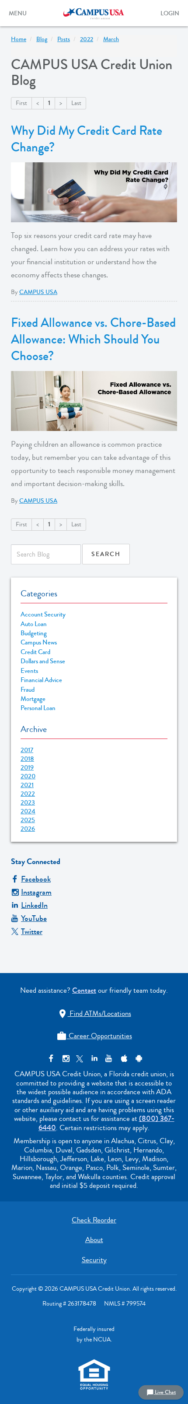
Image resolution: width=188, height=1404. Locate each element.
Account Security (43, 614)
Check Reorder (94, 1220)
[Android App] (137, 1058)
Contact (84, 990)
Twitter (31, 931)
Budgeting (34, 633)
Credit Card (35, 652)
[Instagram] (65, 1058)
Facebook (36, 879)
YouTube (34, 918)
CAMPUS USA (38, 292)
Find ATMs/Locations (94, 1013)
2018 (27, 758)
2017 (27, 750)
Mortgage (33, 699)
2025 (28, 820)
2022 (28, 793)
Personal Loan (38, 708)
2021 (27, 785)
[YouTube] (108, 1058)
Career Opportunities (94, 1035)
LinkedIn (34, 905)
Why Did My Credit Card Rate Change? (86, 139)
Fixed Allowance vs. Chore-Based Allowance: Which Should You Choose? (93, 339)
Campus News (39, 642)
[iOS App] (123, 1058)
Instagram (36, 892)
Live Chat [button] (161, 1392)
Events (29, 671)
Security (94, 1259)
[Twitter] (79, 1058)
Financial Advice (41, 680)
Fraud (28, 689)
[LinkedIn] (94, 1058)
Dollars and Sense (43, 661)
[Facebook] (51, 1058)
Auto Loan (34, 624)
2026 (28, 828)
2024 (28, 811)
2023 (28, 802)
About (94, 1239)
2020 (28, 776)
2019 (27, 767)
